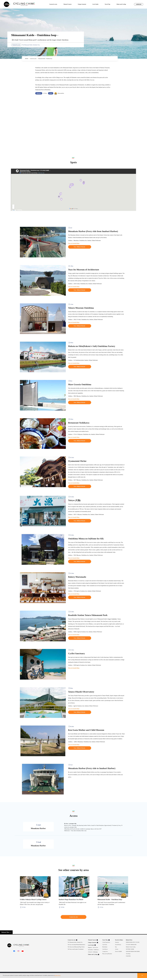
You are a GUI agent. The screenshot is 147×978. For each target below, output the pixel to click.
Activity (116, 949)
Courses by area (33, 58)
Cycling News (105, 951)
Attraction (117, 942)
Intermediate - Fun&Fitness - (93, 949)
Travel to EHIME (118, 951)
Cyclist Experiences (106, 942)
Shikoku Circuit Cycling (130, 946)
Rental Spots (104, 946)
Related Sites (6, 932)
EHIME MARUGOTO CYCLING (132, 942)
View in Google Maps (73, 243)
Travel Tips (105, 940)
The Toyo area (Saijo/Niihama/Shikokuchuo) (76, 944)
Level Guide (91, 945)
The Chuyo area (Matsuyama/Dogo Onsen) (76, 946)
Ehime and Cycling (121, 4)
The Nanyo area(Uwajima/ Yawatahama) (75, 949)
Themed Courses (67, 4)
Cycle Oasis (104, 944)
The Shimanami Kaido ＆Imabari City (75, 942)
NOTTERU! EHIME (130, 949)
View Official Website (79, 246)
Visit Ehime (128, 953)
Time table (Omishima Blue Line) (78, 830)
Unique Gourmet (82, 4)
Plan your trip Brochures (107, 953)
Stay (116, 946)
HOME (26, 58)
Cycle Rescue (105, 949)
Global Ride (128, 956)
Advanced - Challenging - (93, 952)
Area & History (118, 944)
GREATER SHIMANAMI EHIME (133, 951)
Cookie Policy (58, 975)
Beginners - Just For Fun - (93, 947)
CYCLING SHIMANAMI (131, 944)
